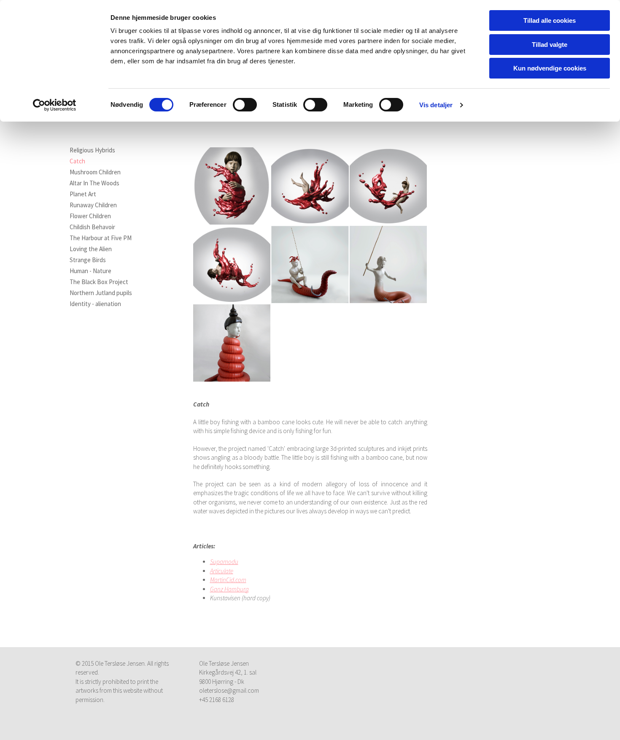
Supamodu (224, 562)
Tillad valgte (549, 44)
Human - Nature (90, 271)
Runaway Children (93, 205)
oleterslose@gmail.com (229, 690)
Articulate (221, 571)
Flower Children (90, 216)
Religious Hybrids (92, 150)
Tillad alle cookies (549, 20)
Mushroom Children (95, 172)
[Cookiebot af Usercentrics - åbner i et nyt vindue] (55, 105)
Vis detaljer (436, 104)
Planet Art (83, 194)
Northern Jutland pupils (101, 293)
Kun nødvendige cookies (549, 68)
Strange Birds (88, 260)
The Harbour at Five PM (101, 238)
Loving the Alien (91, 249)
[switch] (245, 104)
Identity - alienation (95, 304)
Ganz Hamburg (229, 589)
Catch (77, 161)
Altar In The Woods (94, 183)
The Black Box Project (99, 282)
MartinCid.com (228, 580)
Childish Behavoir (92, 227)
